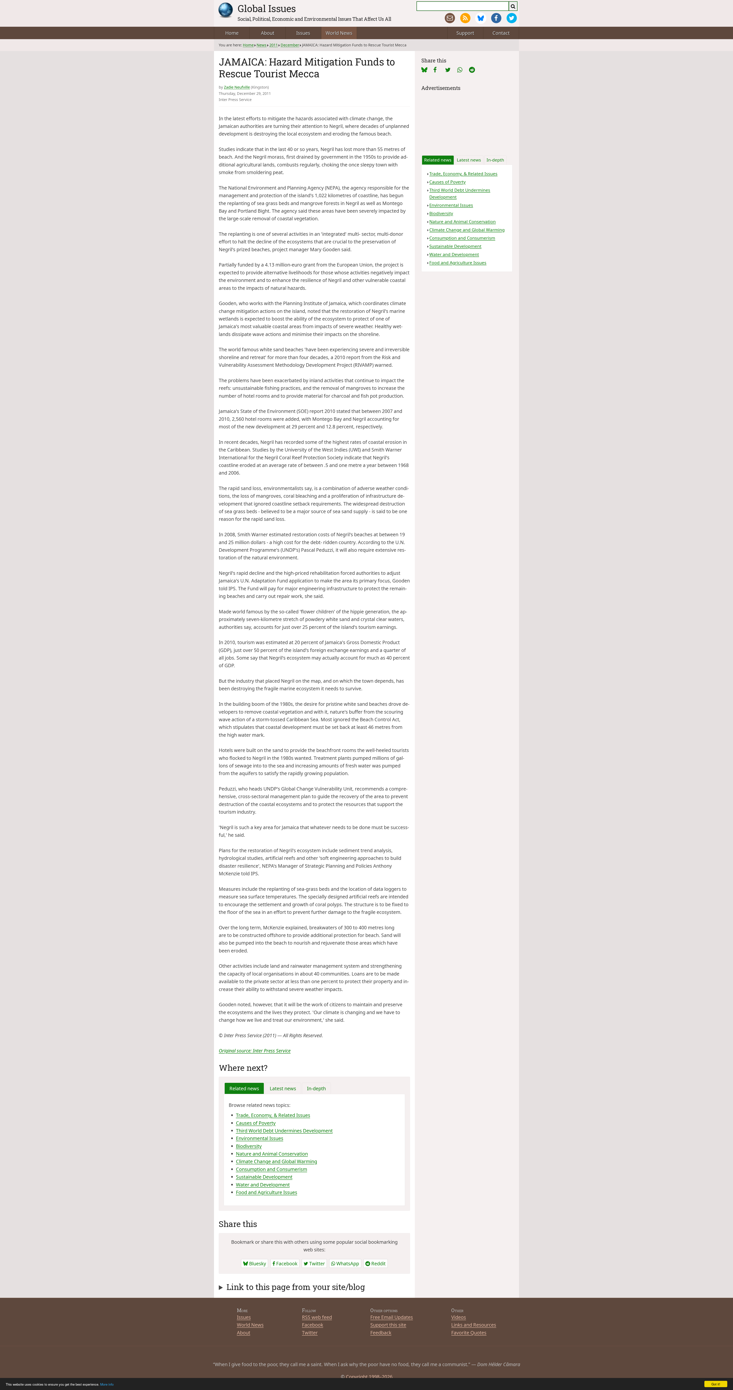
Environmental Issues (259, 1138)
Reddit (378, 1263)
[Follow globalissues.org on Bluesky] (480, 18)
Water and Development (263, 1184)
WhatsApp (347, 1263)
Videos (458, 1317)
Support (465, 33)
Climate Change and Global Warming (276, 1161)
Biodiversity (249, 1146)
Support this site (388, 1324)
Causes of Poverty (256, 1123)
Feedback (380, 1332)
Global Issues (267, 8)
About (267, 33)
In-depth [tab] (316, 1088)
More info (107, 1384)
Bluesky (257, 1263)
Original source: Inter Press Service (255, 1050)
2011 (273, 45)
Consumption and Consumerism (271, 1169)
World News (339, 33)
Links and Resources (473, 1324)
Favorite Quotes (468, 1332)
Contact (501, 33)
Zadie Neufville (237, 87)
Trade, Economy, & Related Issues (273, 1115)
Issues (303, 33)
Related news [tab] (244, 1088)
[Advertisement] (467, 119)
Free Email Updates (391, 1317)
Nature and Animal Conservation (272, 1153)
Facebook (286, 1263)
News (261, 45)
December (290, 45)
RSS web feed (317, 1317)
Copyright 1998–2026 (369, 1376)
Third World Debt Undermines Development (284, 1130)
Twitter (316, 1263)
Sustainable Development (264, 1177)
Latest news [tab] (283, 1088)
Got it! (715, 1384)
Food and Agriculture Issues (266, 1192)
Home (232, 33)
